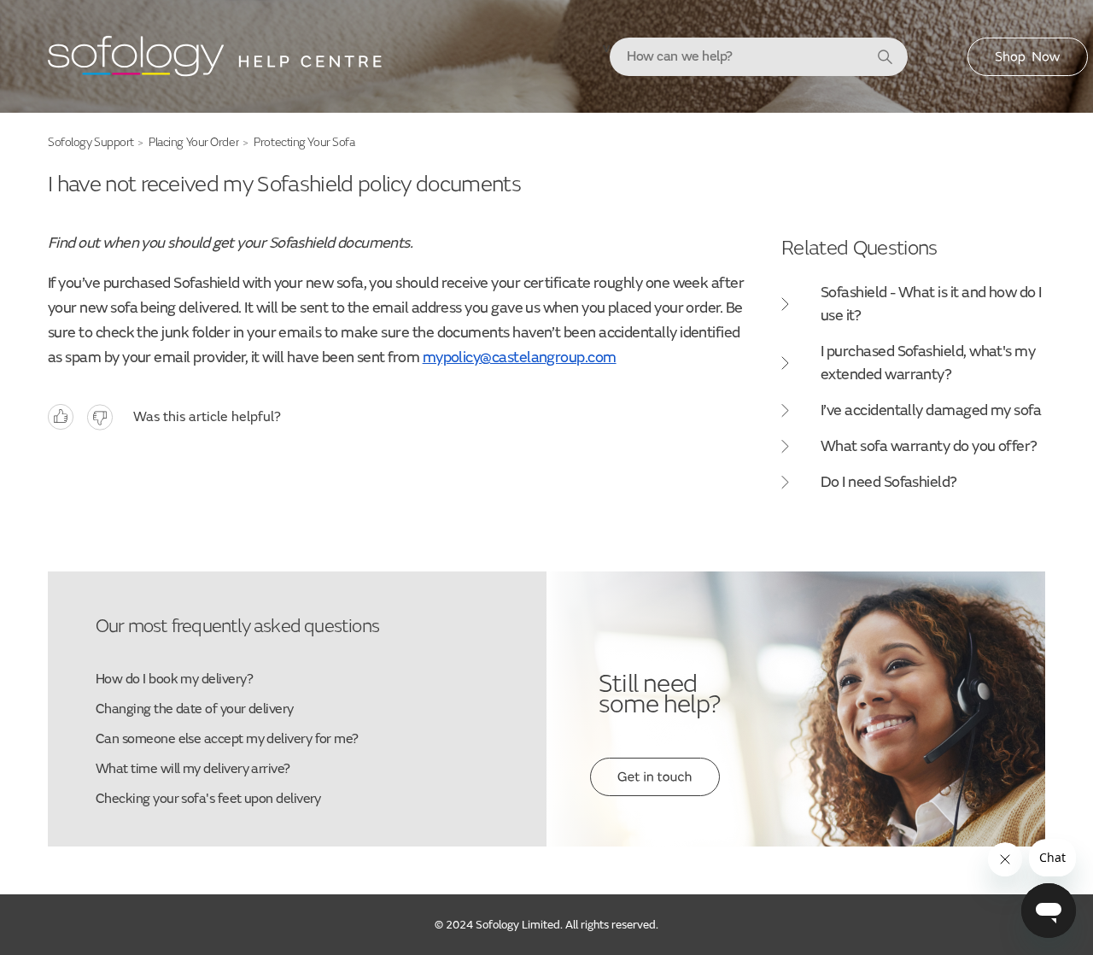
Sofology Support (91, 142)
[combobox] (759, 57)
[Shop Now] (1027, 71)
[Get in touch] (655, 791)
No (100, 417)
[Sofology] (215, 61)
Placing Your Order (194, 142)
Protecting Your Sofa (304, 142)
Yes (60, 417)
